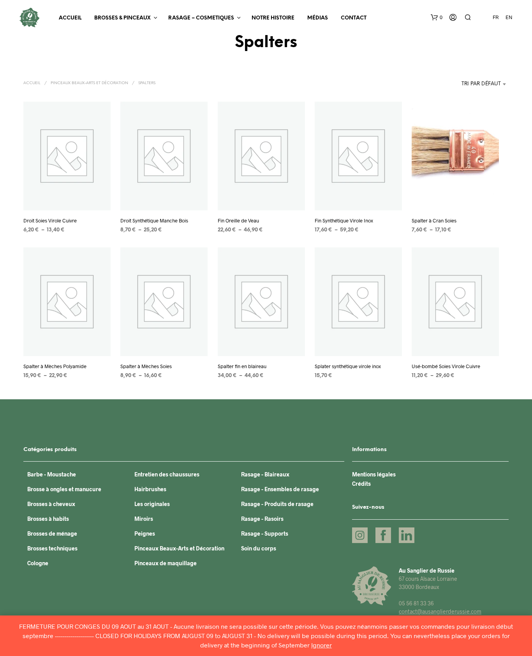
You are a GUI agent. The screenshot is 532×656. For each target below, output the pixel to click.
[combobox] (460, 84)
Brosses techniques (52, 548)
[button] (436, 17)
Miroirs (143, 518)
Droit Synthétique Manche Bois (154, 220)
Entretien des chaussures (166, 474)
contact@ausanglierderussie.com (440, 611)
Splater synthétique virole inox (348, 366)
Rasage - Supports (264, 533)
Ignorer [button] (321, 645)
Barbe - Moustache (51, 474)
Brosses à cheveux (51, 504)
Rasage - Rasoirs (262, 518)
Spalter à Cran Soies (434, 220)
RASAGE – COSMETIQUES (201, 18)
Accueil (70, 18)
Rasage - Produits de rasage (277, 504)
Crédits (361, 483)
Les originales (152, 504)
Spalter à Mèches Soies (146, 366)
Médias (317, 18)
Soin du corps (258, 548)
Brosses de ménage (52, 533)
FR (496, 17)
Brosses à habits (48, 518)
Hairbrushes (150, 489)
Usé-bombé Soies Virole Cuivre (446, 366)
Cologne (37, 563)
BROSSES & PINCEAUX (122, 18)
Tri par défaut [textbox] (481, 83)
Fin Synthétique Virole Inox (344, 220)
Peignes (144, 533)
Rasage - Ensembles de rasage (280, 489)
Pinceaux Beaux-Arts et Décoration (89, 83)
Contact (353, 18)
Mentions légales (374, 474)
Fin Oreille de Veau (238, 220)
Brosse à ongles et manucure (64, 489)
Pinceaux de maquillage (165, 563)
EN (509, 17)
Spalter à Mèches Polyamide (54, 366)
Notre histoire (273, 18)
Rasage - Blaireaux (265, 474)
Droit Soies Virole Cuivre (50, 220)
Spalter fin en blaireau (242, 366)
